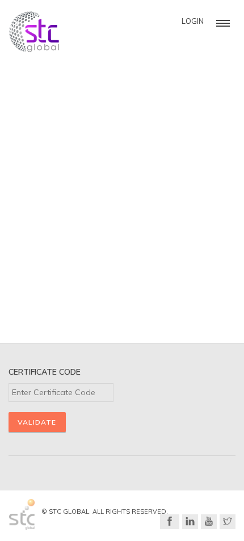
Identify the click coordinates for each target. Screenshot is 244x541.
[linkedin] (190, 521)
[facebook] (169, 521)
